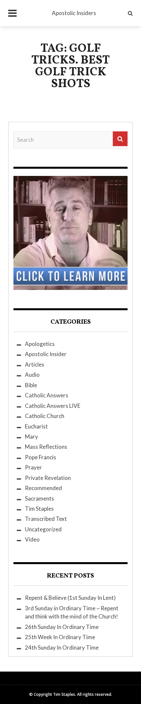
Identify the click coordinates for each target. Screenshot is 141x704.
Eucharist (36, 426)
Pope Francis (40, 457)
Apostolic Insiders (74, 13)
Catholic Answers (46, 395)
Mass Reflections (46, 446)
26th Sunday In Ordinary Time (62, 626)
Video (32, 539)
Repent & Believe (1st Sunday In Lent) (70, 597)
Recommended (43, 488)
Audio (32, 374)
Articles (34, 364)
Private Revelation (48, 477)
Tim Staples (39, 508)
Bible (31, 385)
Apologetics (40, 343)
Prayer (33, 467)
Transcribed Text (46, 518)
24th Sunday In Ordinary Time (62, 647)
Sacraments (39, 498)
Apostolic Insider (46, 354)
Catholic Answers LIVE (52, 405)
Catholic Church (44, 415)
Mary (31, 436)
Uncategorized (43, 529)
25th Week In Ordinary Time (60, 637)
